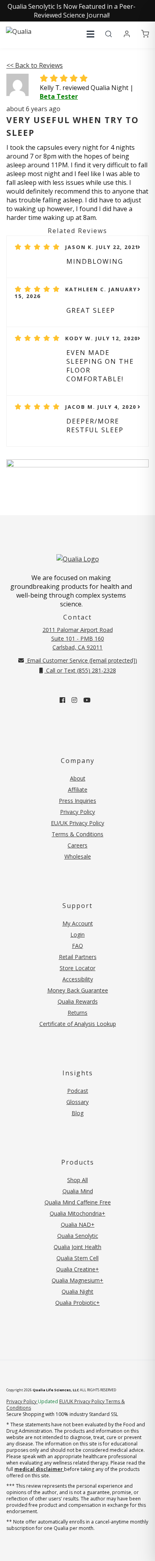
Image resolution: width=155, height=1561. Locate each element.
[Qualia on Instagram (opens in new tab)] (74, 700)
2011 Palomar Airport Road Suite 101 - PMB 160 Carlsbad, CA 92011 (78, 638)
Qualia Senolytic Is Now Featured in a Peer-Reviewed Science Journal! (72, 11)
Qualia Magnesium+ (77, 1280)
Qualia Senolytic (77, 1235)
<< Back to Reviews (34, 65)
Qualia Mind (77, 1191)
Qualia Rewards (78, 1001)
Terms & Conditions (77, 834)
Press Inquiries (77, 800)
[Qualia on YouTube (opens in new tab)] (87, 700)
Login (77, 934)
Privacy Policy (77, 812)
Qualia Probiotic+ (77, 1302)
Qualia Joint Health (77, 1247)
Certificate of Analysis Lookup (77, 1024)
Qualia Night (77, 1291)
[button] (90, 34)
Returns (77, 1012)
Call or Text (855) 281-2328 (80, 670)
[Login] (127, 34)
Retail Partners (78, 957)
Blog (77, 1113)
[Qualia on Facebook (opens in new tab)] (62, 700)
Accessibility (77, 979)
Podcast (77, 1090)
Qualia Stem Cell (77, 1258)
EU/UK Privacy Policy (77, 823)
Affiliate (77, 789)
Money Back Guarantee (77, 990)
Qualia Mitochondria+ (77, 1213)
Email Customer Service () (81, 660)
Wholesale (77, 856)
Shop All (77, 1180)
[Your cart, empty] (145, 34)
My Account (77, 923)
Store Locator (77, 968)
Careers (77, 845)
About (77, 778)
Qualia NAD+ (78, 1224)
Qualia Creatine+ (77, 1269)
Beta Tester (59, 96)
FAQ (77, 945)
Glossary (77, 1102)
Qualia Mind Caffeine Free (78, 1202)
